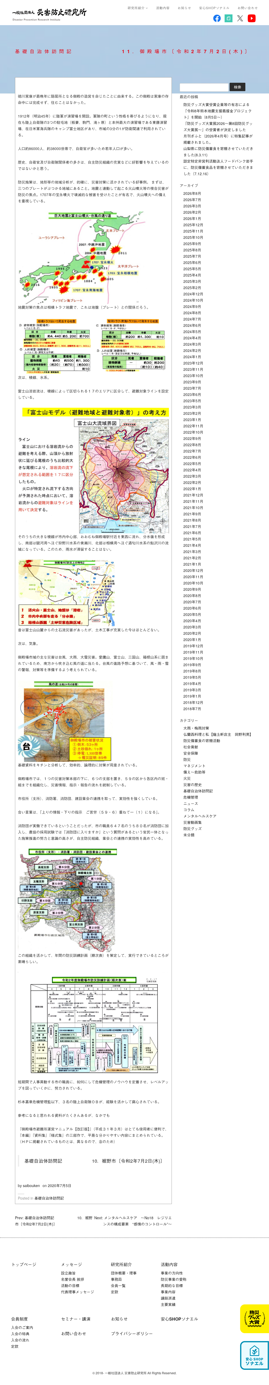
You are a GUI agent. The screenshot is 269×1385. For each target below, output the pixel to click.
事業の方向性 (172, 1273)
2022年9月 (192, 438)
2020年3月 (192, 627)
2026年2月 (192, 212)
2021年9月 (192, 513)
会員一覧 (118, 1285)
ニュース (190, 803)
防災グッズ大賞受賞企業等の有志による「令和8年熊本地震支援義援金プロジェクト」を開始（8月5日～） (217, 111)
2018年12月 (193, 702)
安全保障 (190, 753)
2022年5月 (192, 463)
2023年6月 (192, 394)
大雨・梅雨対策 (196, 728)
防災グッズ (192, 828)
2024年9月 (192, 306)
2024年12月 (193, 293)
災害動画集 (192, 822)
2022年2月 (192, 482)
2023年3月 (192, 407)
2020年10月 (193, 583)
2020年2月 (192, 633)
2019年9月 (192, 664)
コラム (188, 809)
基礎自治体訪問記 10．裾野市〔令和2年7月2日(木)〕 (94, 1160)
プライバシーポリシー (132, 1334)
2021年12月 (193, 495)
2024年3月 (192, 344)
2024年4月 (192, 337)
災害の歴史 (192, 784)
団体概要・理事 (124, 1273)
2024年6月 (192, 325)
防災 (187, 759)
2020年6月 (192, 608)
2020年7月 (192, 601)
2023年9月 (192, 381)
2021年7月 (192, 526)
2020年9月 (192, 589)
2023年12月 (193, 363)
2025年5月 (192, 268)
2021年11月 (193, 501)
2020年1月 (192, 639)
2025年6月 (192, 262)
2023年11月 (193, 369)
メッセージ (71, 1264)
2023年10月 (193, 375)
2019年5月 (192, 677)
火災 (187, 778)
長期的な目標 (172, 1285)
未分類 (188, 834)
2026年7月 (192, 199)
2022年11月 (193, 425)
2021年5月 (192, 539)
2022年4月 (192, 469)
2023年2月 (192, 413)
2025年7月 (192, 256)
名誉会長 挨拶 (72, 1279)
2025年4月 (192, 275)
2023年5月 (192, 400)
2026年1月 (192, 218)
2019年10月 (193, 658)
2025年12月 (193, 224)
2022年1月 (192, 488)
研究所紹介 (137, 7)
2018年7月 (192, 708)
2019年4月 (192, 683)
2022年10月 (193, 432)
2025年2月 (192, 287)
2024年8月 (192, 312)
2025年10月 (193, 237)
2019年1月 (192, 696)
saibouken (31, 1185)
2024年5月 (192, 331)
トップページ (23, 1264)
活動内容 (163, 7)
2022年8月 (192, 444)
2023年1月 (192, 419)
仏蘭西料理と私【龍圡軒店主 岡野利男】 (218, 734)
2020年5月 (192, 614)
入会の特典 (20, 1333)
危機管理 (190, 797)
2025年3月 (192, 281)
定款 (114, 1291)
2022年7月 (192, 451)
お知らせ (184, 7)
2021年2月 (192, 557)
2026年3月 (192, 205)
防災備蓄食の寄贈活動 (201, 740)
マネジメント (194, 765)
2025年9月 (192, 243)
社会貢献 (190, 746)
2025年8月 (192, 249)
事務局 (116, 1279)
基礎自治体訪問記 (49, 1198)
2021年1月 (192, 564)
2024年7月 (192, 319)
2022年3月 (192, 476)
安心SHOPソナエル (214, 7)
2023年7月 (192, 388)
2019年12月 (193, 645)
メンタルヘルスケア (199, 816)
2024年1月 (192, 356)
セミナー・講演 (75, 1319)
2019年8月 (192, 671)
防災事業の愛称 (174, 1279)
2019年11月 (193, 652)
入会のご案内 (22, 1327)
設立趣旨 (68, 1273)
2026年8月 (192, 193)
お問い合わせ (247, 7)
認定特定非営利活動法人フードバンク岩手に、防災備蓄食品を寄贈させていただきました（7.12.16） (218, 167)
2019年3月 (192, 689)
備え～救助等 (194, 772)
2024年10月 (193, 300)
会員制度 (19, 1319)
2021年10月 (193, 507)
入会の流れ (20, 1340)
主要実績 (168, 1304)
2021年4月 (192, 545)
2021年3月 (192, 551)
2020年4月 (192, 620)
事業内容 (168, 1291)
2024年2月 (192, 350)
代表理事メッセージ (77, 1291)
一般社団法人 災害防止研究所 (50, 14)
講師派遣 (168, 1298)
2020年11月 (193, 576)
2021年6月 (192, 532)
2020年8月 (192, 595)
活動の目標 (70, 1285)
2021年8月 (192, 520)
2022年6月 (192, 457)
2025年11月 (193, 231)
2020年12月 (193, 570)
